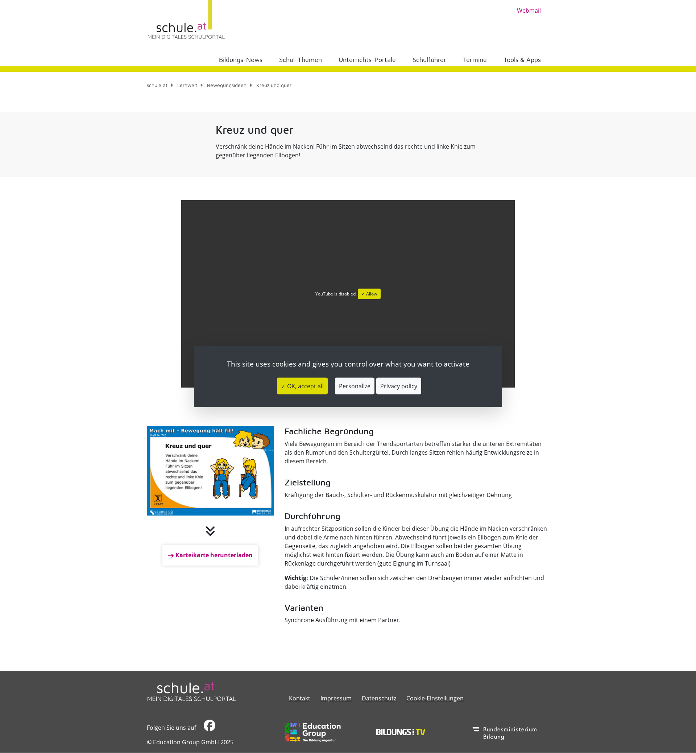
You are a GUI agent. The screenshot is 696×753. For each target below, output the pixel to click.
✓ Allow (369, 294)
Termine (475, 59)
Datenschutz (379, 698)
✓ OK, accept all (302, 386)
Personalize (354, 386)
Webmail (529, 11)
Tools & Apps (522, 59)
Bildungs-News (240, 59)
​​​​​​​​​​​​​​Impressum (336, 698)
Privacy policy (398, 386)
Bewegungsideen (226, 85)
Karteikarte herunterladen (214, 555)
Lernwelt (187, 85)
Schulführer (429, 59)
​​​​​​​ (208, 728)
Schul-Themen (300, 59)
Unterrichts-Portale (367, 59)
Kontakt (299, 698)
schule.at (157, 85)
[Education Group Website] (313, 732)
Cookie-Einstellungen (435, 698)
